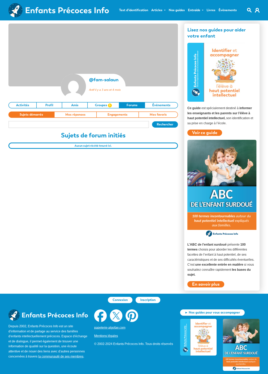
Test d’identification (133, 10)
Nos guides (177, 10)
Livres (211, 10)
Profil (49, 105)
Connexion (120, 300)
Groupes (103, 105)
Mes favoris (158, 114)
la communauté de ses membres (60, 356)
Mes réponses (75, 114)
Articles (156, 10)
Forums (132, 105)
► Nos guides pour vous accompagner (212, 312)
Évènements (228, 10)
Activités (22, 105)
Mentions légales (106, 335)
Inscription (148, 300)
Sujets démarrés (31, 114)
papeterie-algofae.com (109, 327)
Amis (74, 105)
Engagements (118, 114)
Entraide (194, 10)
